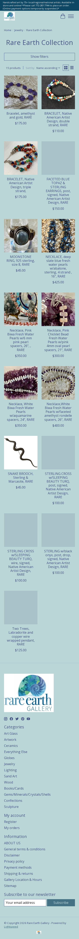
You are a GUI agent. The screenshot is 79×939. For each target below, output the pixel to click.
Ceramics (11, 745)
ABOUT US (12, 843)
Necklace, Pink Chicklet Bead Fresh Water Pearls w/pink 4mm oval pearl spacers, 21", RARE (58, 340)
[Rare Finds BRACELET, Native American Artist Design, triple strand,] (20, 158)
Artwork (10, 739)
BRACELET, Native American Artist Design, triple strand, (20, 185)
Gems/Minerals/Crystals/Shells (27, 794)
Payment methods (18, 867)
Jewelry (18, 30)
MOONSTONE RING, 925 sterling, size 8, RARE (20, 261)
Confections (13, 800)
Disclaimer (12, 855)
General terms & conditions (24, 849)
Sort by (30, 68)
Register (10, 821)
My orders (12, 828)
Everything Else (15, 752)
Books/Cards (14, 788)
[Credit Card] (38, 933)
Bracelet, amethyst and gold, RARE (20, 115)
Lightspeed (11, 926)
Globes (9, 758)
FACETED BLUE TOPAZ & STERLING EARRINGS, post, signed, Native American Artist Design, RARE (58, 191)
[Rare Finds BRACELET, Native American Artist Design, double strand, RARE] (58, 92)
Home (7, 30)
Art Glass (11, 733)
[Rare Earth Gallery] (9, 16)
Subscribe (60, 902)
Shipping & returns (18, 873)
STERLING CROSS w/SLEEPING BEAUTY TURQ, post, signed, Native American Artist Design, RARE (58, 485)
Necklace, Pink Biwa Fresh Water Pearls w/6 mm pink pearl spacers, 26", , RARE (20, 340)
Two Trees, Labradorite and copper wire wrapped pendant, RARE (21, 636)
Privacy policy (14, 861)
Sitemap (10, 886)
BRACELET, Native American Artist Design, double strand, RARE (58, 119)
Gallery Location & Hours (23, 879)
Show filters (39, 56)
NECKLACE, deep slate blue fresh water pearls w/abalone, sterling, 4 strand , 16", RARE (58, 267)
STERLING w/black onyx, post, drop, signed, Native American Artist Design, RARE (58, 559)
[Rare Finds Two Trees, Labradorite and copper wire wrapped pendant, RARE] (20, 607)
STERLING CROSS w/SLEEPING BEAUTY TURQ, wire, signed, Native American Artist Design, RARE (20, 563)
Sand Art (10, 776)
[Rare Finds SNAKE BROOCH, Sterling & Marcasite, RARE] (20, 452)
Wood (8, 782)
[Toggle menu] (71, 16)
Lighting (10, 770)
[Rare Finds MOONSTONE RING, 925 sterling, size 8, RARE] (20, 235)
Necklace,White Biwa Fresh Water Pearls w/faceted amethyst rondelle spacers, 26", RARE (58, 412)
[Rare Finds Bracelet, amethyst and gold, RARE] (20, 92)
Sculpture (11, 806)
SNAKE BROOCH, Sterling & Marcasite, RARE (20, 477)
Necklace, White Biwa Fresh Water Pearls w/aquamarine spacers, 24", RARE (21, 412)
